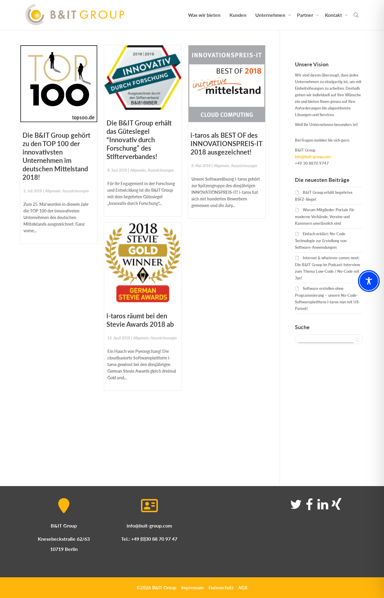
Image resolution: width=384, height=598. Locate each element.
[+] (58, 83)
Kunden (238, 15)
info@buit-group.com (313, 156)
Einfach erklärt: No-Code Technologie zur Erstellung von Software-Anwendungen (320, 240)
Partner (305, 15)
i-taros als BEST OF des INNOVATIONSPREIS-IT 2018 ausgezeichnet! (226, 143)
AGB (243, 587)
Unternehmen (270, 15)
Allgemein (53, 191)
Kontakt (334, 15)
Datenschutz (221, 587)
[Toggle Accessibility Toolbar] (369, 281)
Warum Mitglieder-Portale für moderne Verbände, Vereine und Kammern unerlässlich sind (324, 216)
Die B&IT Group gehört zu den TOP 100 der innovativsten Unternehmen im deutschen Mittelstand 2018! (56, 156)
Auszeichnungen (75, 191)
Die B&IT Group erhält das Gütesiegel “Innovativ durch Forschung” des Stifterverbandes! (139, 140)
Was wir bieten (204, 15)
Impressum (192, 587)
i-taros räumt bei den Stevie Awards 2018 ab (140, 320)
